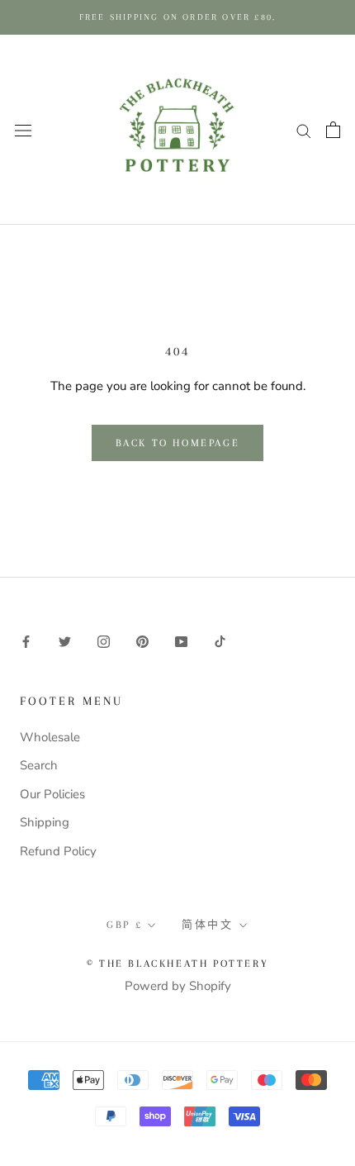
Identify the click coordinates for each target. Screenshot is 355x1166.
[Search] (303, 130)
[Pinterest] (142, 641)
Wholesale (50, 737)
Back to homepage (178, 443)
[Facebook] (26, 641)
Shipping (44, 822)
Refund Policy (58, 851)
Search (39, 765)
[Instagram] (103, 641)
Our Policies (52, 794)
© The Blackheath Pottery (177, 963)
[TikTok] (220, 641)
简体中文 (207, 924)
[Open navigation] (23, 129)
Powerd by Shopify (178, 986)
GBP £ (124, 924)
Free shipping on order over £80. (177, 17)
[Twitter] (65, 641)
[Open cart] (333, 129)
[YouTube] (181, 641)
